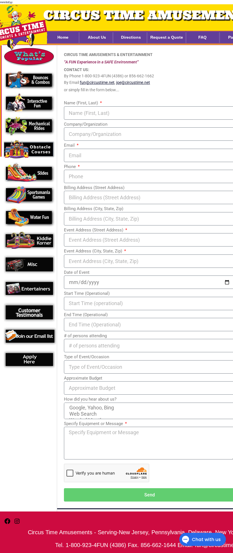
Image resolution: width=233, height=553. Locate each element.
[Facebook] (7, 523)
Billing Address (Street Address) (94, 187)
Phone (70, 166)
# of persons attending (85, 335)
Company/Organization (85, 124)
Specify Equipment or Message (94, 423)
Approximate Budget (83, 378)
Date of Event (77, 272)
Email (70, 145)
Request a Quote (166, 37)
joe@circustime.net (133, 82)
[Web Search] (149, 414)
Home (62, 37)
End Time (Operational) (86, 314)
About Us (97, 37)
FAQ (202, 37)
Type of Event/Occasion (86, 356)
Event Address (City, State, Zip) (93, 251)
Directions (131, 37)
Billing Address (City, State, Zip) (93, 208)
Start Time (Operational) (87, 293)
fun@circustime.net (97, 82)
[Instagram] (17, 523)
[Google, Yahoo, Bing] (149, 408)
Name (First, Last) (81, 102)
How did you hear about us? (90, 399)
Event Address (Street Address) (94, 230)
